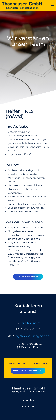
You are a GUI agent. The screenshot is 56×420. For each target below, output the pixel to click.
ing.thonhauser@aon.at (32, 336)
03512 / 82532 (31, 323)
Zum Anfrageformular (28, 370)
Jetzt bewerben (28, 276)
